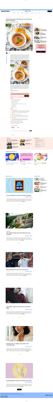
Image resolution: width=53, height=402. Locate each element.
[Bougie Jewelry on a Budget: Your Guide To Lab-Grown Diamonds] (37, 33)
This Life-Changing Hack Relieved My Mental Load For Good (43, 38)
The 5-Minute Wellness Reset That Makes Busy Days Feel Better (18, 233)
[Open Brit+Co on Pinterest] (2, 396)
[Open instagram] (4, 11)
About (1, 393)
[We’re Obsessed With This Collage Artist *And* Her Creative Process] (37, 183)
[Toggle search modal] (46, 11)
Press (3, 393)
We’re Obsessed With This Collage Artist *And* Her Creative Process (43, 184)
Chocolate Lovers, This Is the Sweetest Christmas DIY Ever (43, 191)
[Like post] (6, 63)
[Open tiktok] (7, 11)
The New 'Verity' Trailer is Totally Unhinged (15, 143)
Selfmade (7, 161)
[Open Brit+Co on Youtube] (4, 396)
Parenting (41, 36)
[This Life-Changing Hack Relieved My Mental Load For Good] (37, 37)
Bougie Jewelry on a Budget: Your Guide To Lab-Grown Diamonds (43, 34)
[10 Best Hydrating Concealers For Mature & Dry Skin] (9, 140)
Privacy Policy (14, 394)
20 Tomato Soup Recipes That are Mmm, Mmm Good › (40, 142)
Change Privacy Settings (21, 394)
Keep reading (23, 201)
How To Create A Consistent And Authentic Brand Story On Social (43, 180)
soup (12, 56)
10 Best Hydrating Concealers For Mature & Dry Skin (15, 140)
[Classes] (40, 156)
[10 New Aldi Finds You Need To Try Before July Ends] (19, 185)
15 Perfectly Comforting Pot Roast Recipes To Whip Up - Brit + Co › (40, 146)
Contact (14, 393)
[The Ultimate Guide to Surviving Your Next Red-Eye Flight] (19, 295)
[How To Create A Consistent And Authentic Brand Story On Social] (37, 179)
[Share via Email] (6, 60)
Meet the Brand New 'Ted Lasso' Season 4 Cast (17, 269)
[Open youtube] (5, 11)
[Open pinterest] (2, 11)
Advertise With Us (6, 393)
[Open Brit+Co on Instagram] (3, 396)
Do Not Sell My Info (17, 393)
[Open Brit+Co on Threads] (5, 396)
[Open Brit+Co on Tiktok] (6, 396)
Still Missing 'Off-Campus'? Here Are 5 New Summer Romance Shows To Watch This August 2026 (28, 143)
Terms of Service (11, 394)
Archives (17, 394)
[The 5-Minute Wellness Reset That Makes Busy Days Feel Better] (19, 220)
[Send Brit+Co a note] (9, 11)
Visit (12, 164)
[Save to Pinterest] (6, 58)
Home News (41, 189)
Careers (11, 393)
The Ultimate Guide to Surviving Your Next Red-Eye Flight (18, 307)
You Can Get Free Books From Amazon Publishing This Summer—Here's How (43, 30)
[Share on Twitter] (6, 59)
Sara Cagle (10, 52)
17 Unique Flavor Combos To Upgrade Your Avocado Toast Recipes (28, 140)
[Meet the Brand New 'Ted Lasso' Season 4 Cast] (19, 259)
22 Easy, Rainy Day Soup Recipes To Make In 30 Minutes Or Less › (40, 144)
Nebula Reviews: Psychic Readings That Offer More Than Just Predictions (43, 42)
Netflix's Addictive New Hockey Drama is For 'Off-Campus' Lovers (15, 147)
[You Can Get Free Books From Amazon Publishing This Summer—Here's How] (37, 29)
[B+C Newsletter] (26, 156)
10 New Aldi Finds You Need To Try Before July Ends (18, 195)
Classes (35, 161)
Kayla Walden (8, 382)
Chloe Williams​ (8, 271)
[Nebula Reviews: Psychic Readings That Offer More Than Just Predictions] (37, 41)
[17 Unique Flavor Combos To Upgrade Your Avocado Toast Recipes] (22, 140)
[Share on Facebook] (6, 56)
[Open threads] (6, 11)
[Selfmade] (12, 156)
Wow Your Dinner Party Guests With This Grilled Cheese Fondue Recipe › (40, 140)
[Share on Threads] (6, 61)
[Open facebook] (1, 11)
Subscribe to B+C (22, 161)
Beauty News (41, 32)
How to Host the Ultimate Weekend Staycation (43, 187)
